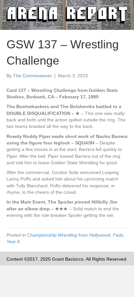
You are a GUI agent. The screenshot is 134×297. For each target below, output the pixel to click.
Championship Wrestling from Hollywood (68, 235)
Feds (118, 235)
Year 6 (13, 241)
